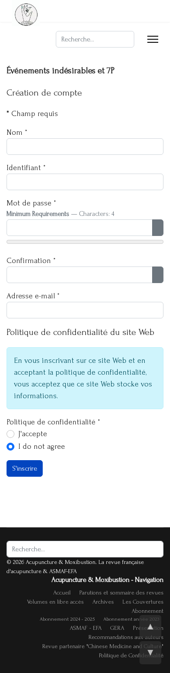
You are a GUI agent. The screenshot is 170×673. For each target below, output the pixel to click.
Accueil (62, 592)
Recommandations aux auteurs (125, 637)
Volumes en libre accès (55, 601)
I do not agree (41, 446)
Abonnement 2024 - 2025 (67, 619)
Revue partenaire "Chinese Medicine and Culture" (102, 646)
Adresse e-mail (33, 296)
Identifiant (26, 168)
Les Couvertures (142, 601)
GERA (117, 628)
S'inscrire (24, 468)
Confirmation (31, 260)
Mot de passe (31, 203)
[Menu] (152, 39)
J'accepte (32, 434)
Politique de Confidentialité (131, 655)
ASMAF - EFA (86, 628)
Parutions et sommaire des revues (121, 592)
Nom (17, 132)
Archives (103, 601)
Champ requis (32, 113)
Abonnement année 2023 (131, 619)
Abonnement (147, 611)
